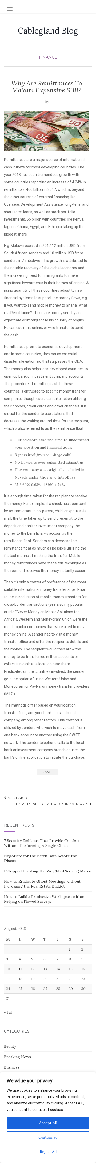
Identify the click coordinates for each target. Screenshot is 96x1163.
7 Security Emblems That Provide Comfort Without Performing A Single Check (42, 843)
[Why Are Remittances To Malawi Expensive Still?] (46, 131)
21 (58, 978)
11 (20, 969)
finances (47, 772)
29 (71, 988)
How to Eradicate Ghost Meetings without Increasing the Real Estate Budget (42, 884)
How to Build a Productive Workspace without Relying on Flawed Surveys (45, 899)
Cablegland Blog (48, 31)
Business (11, 1067)
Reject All (48, 1151)
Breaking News (17, 1056)
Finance (48, 57)
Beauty (10, 1046)
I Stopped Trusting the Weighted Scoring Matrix (48, 871)
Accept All (48, 1122)
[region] (48, 1117)
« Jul (8, 1012)
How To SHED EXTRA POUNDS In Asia (52, 804)
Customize (48, 1137)
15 (71, 969)
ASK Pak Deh (20, 798)
